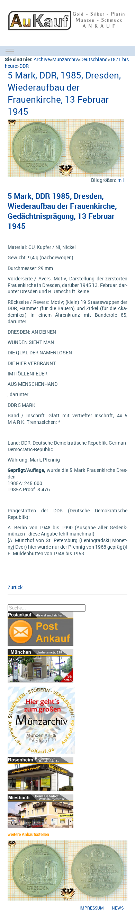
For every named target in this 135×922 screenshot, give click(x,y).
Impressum (92, 908)
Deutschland (94, 59)
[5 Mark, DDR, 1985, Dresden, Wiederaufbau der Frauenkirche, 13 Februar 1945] (66, 122)
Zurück (15, 587)
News (118, 908)
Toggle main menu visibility (10, 51)
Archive (42, 59)
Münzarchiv (65, 59)
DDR (24, 66)
